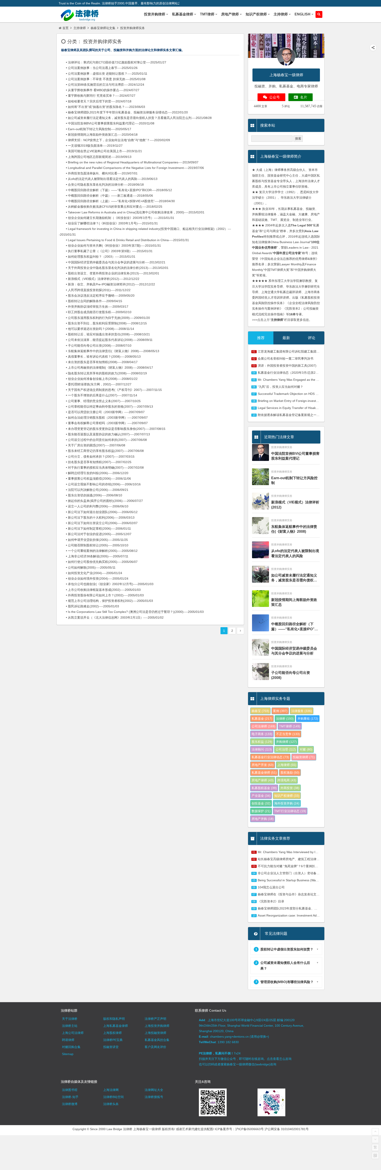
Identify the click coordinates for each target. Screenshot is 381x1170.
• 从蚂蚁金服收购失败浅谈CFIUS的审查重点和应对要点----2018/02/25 (110, 206)
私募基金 (262, 718)
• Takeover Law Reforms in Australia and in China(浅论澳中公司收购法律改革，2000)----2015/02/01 (131, 212)
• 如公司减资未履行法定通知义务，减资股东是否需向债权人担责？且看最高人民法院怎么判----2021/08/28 (135, 118)
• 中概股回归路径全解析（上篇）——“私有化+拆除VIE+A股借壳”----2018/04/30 (117, 201)
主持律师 (79, 28)
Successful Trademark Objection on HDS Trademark (294, 394)
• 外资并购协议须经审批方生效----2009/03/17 (93, 306)
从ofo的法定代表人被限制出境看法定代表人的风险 (295, 553)
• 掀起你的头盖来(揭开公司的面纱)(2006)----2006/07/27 (101, 501)
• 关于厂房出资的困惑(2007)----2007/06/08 (92, 445)
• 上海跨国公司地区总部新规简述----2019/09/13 (95, 157)
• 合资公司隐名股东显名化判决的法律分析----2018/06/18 (101, 184)
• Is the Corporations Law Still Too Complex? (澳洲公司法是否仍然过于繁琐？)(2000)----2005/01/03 (131, 612)
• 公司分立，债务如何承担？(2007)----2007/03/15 (96, 456)
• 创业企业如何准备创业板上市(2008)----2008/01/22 (98, 379)
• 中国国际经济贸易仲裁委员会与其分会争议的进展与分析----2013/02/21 (112, 262)
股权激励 (289, 772)
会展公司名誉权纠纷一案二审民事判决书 (285, 358)
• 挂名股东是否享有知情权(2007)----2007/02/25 (95, 462)
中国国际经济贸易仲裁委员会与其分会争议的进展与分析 (294, 651)
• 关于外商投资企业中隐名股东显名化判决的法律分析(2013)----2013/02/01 (113, 268)
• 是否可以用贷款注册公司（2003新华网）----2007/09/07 (102, 412)
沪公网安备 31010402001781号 (287, 1129)
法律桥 (285, 718)
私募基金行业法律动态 (270, 757)
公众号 (274, 97)
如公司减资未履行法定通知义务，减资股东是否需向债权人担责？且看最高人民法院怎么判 (294, 578)
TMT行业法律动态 (290, 811)
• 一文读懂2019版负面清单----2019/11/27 (91, 145)
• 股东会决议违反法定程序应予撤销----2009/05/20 (96, 295)
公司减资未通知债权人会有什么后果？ (283, 965)
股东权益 (262, 741)
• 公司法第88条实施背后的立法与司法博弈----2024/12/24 (101, 84)
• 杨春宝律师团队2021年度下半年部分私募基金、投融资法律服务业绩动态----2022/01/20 (123, 112)
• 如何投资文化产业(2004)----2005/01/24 (90, 573)
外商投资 (289, 788)
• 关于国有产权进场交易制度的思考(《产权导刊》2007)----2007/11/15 (110, 390)
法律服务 (301, 711)
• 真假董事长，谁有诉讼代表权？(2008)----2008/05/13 (100, 356)
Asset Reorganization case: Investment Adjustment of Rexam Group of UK (309, 915)
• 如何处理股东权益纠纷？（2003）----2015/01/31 (97, 256)
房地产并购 (263, 819)
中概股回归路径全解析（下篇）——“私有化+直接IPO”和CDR (294, 627)
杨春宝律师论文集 (103, 28)
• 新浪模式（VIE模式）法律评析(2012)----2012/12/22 (99, 279)
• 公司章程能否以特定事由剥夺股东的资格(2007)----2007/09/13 (106, 406)
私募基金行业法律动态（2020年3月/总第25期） (290, 372)
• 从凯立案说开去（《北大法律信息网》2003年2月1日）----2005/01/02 (111, 617)
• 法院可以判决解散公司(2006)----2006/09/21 (93, 490)
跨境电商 (286, 780)
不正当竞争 (288, 734)
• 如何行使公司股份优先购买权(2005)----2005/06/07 (98, 562)
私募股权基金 (264, 788)
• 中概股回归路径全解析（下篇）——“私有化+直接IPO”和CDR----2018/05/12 (115, 190)
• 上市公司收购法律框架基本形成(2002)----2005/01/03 (100, 589)
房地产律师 (263, 780)
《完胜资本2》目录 (271, 901)
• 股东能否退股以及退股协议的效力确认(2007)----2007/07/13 (104, 434)
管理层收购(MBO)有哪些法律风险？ (285, 982)
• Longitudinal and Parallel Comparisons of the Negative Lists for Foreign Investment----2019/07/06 (131, 168)
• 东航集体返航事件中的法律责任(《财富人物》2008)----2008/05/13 (109, 351)
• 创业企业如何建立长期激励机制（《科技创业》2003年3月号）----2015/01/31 (116, 218)
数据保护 (261, 811)
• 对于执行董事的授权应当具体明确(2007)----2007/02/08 (101, 467)
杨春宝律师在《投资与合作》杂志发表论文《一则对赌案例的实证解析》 (307, 894)
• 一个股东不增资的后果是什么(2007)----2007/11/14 (98, 395)
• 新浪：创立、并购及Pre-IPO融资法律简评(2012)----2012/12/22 (107, 284)
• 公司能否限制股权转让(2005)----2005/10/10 (93, 545)
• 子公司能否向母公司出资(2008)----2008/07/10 (95, 345)
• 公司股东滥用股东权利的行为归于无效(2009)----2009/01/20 (104, 318)
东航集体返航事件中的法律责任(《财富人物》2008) (294, 529)
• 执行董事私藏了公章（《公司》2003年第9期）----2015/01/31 (106, 251)
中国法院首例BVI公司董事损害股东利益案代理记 (295, 456)
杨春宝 (260, 711)
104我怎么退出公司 (271, 887)
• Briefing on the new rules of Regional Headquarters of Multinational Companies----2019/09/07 (128, 162)
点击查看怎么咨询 (279, 1059)
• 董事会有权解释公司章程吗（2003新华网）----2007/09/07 (103, 423)
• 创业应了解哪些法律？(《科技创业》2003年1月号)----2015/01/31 (108, 223)
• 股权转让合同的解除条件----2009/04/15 (90, 301)
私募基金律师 (264, 772)
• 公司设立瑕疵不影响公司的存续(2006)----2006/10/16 (100, 484)
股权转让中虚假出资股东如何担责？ (285, 949)
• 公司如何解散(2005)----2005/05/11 (87, 567)
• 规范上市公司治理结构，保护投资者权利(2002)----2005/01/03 (106, 601)
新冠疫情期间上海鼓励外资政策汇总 (294, 602)
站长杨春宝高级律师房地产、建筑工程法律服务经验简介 (296, 859)
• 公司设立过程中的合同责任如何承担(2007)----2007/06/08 (103, 440)
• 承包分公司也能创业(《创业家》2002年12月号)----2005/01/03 (106, 584)
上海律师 (286, 765)
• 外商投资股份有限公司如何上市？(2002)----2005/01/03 (101, 595)
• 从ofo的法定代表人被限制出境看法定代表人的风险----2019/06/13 (108, 179)
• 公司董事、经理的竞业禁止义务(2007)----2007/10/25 (100, 401)
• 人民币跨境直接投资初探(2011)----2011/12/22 (95, 290)
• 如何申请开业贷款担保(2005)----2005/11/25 (93, 540)
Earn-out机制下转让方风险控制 (294, 480)
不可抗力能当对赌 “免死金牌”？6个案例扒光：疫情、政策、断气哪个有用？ (309, 866)
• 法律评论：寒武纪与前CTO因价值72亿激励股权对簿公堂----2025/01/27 (112, 62)
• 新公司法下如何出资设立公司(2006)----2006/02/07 (98, 523)
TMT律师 (289, 726)
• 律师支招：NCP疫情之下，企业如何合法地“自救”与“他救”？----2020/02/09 (114, 140)
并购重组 (307, 718)
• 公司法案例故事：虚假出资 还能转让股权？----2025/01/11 (103, 73)
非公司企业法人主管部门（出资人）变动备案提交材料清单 (298, 873)
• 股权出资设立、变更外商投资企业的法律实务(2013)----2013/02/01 (109, 273)
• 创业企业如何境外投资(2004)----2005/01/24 (93, 578)
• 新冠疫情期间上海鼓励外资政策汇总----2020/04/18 (98, 134)
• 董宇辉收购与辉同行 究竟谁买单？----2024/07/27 (97, 95)
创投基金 (261, 803)
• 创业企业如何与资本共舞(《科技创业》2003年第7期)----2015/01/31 (110, 245)
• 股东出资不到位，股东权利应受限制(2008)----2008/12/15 (103, 323)
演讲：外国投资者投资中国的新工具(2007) (287, 365)
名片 (303, 97)
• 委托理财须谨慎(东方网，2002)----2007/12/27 (95, 384)
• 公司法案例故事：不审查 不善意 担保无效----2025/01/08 (102, 79)
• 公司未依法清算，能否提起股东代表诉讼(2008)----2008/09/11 (106, 340)
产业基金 (261, 795)
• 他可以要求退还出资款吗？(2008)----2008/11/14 (96, 329)
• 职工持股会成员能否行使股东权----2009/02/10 (95, 312)
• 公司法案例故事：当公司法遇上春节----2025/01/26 (98, 68)
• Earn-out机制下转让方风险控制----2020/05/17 (95, 129)
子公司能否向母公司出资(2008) (290, 675)
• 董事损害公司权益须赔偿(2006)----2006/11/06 (95, 478)
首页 (65, 28)
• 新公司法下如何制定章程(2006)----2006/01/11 (95, 528)
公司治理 (286, 749)
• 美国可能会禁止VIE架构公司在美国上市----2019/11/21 (100, 151)
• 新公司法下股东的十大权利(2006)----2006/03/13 (96, 517)
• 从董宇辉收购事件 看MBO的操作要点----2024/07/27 (99, 90)
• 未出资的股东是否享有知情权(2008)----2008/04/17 (98, 362)
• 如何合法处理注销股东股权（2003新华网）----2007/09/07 (103, 417)
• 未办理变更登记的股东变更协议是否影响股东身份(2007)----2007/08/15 (112, 429)
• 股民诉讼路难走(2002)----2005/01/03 (89, 606)
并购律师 (286, 741)
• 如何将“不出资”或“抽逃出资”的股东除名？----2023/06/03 (102, 107)
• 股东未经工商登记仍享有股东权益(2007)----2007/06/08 (101, 451)
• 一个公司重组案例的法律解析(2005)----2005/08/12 (98, 551)
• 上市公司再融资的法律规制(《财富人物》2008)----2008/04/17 (106, 367)
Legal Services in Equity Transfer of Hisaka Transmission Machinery (305, 408)
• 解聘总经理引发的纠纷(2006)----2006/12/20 (93, 473)
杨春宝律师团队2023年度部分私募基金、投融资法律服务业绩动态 (303, 908)
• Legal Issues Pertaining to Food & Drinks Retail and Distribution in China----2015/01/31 (124, 240)
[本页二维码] (375, 1155)
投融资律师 (304, 757)
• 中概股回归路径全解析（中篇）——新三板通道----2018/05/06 (106, 195)
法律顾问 (262, 749)
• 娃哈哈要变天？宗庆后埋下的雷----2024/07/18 (95, 101)
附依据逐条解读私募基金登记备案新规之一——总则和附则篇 (299, 415)
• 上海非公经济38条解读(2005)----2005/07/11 (93, 556)
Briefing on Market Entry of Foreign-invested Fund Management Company (309, 401)
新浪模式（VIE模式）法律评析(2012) (295, 504)
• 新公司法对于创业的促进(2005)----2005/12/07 (95, 534)
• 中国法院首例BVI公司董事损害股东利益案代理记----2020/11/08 (106, 123)
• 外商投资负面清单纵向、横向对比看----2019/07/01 (98, 173)
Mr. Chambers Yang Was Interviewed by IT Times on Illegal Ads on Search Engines (315, 852)
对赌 (306, 749)
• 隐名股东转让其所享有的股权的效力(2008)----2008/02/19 (103, 373)
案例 (280, 711)
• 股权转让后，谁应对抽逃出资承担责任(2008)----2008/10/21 (104, 334)
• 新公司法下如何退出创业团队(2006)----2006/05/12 (98, 512)
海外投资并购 (286, 803)
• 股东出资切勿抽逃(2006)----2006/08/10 (90, 495)
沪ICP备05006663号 (249, 1129)
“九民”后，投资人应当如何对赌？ (280, 386)
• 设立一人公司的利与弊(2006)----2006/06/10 (93, 506)
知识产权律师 (286, 795)
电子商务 (262, 734)
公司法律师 (263, 726)
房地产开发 (263, 765)
